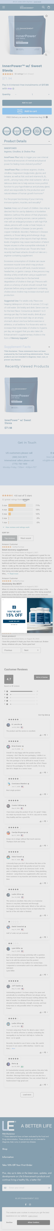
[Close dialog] (3, 600)
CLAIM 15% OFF (14, 621)
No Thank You (14, 624)
